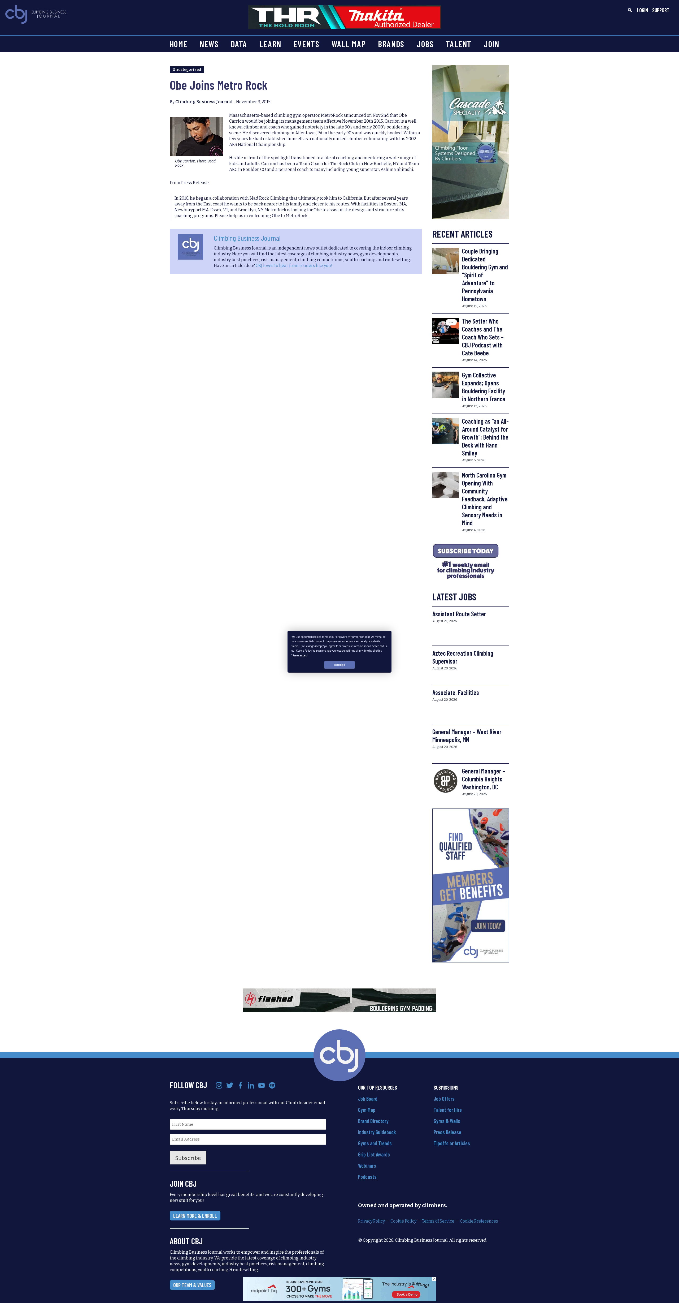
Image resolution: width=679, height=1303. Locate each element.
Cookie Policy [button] (303, 650)
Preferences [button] (300, 655)
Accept (339, 664)
